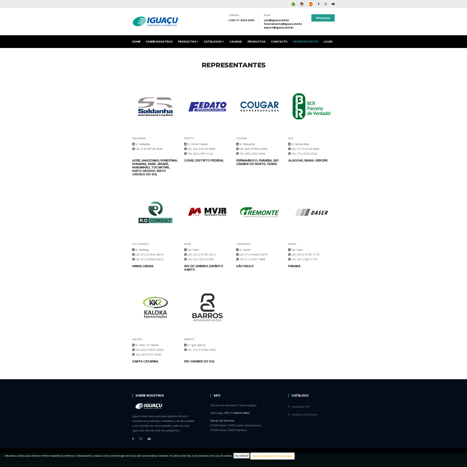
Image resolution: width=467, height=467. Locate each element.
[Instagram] (326, 4)
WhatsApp (323, 17)
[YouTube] (333, 4)
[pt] (293, 4)
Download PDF (301, 406)
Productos (187, 41)
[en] (302, 4)
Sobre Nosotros (159, 41)
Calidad (235, 41)
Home (136, 41)
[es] (311, 4)
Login (328, 41)
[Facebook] (319, 4)
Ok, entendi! (241, 455)
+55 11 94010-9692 (237, 413)
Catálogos (213, 41)
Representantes (305, 41)
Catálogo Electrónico (304, 414)
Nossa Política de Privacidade (272, 456)
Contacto (279, 41)
